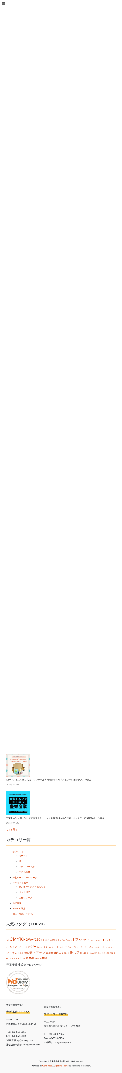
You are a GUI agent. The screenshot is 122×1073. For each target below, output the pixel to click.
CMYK (16, 939)
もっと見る (11, 829)
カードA (94, 940)
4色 (7, 940)
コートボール (45, 947)
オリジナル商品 (20, 883)
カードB (101, 940)
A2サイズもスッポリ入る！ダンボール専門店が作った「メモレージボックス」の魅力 (48, 779)
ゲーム (35, 946)
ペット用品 (24, 892)
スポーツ (63, 947)
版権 (111, 953)
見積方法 (37, 958)
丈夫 (14, 952)
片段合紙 (105, 953)
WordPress (47, 1066)
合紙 (26, 952)
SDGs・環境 (19, 908)
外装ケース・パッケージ (25, 877)
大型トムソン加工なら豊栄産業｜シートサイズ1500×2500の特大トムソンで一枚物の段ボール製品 (55, 818)
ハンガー (97, 947)
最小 (82, 953)
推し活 (74, 952)
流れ (99, 953)
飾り (44, 958)
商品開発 (17, 903)
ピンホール (105, 947)
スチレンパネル (26, 866)
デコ (69, 947)
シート (55, 946)
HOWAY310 (31, 939)
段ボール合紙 (89, 953)
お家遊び (53, 940)
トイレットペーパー (79, 947)
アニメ (68, 940)
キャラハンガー (12, 947)
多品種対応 (52, 952)
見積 (31, 958)
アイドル (61, 940)
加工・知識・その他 (23, 914)
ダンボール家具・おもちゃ (32, 886)
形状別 (66, 953)
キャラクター (110, 940)
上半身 (20, 953)
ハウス (90, 947)
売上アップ (37, 952)
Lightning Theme (61, 1066)
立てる (22, 958)
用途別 (16, 958)
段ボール (23, 855)
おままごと (45, 940)
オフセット (80, 939)
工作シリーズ (25, 897)
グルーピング (24, 947)
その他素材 (24, 872)
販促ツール (18, 852)
